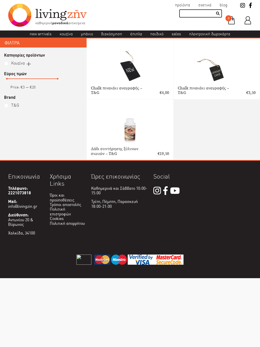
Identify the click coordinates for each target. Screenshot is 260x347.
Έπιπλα (136, 33)
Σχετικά (205, 5)
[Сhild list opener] (29, 63)
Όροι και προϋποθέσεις (62, 197)
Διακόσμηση (111, 33)
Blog (224, 5)
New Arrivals (41, 33)
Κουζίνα (66, 33)
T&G (14, 105)
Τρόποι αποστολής (65, 204)
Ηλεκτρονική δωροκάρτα (209, 33)
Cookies (57, 218)
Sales (176, 33)
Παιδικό (157, 33)
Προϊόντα (182, 5)
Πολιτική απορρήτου (67, 223)
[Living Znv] (47, 25)
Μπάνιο (87, 33)
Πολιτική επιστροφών (60, 211)
